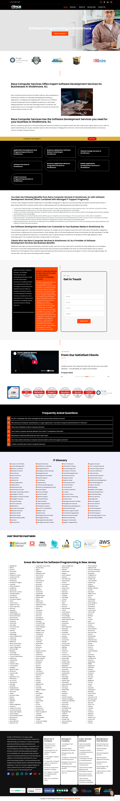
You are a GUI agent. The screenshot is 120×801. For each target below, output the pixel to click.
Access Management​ (17, 466)
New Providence (67, 721)
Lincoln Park (65, 640)
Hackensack (91, 689)
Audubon (64, 590)
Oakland (64, 714)
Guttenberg (65, 664)
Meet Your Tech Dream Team (51, 779)
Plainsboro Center (15, 575)
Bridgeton (91, 680)
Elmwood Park (92, 632)
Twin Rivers (39, 671)
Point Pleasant (92, 629)
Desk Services (15, 522)
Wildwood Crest (14, 605)
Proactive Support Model (70, 511)
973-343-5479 (15, 2)
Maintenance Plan (16, 487)
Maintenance (15, 485)
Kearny (90, 684)
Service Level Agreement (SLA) (46, 487)
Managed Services (42, 517)
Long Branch (91, 671)
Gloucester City (67, 667)
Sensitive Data (93, 506)
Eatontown (65, 704)
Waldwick (65, 638)
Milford (12, 568)
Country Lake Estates (16, 656)
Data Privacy (15, 473)
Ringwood (65, 706)
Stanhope (13, 621)
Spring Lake (13, 590)
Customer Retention (95, 471)
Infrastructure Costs (95, 478)
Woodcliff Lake (40, 623)
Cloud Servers (67, 487)
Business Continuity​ (17, 468)
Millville (90, 664)
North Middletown (15, 614)
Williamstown (92, 593)
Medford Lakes (14, 669)
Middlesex (65, 723)
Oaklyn (12, 675)
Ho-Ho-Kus (13, 680)
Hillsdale (64, 647)
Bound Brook (65, 645)
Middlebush (13, 566)
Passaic (90, 706)
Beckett (38, 588)
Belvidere (12, 651)
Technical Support (94, 513)
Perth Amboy (92, 693)
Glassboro (91, 638)
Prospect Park (40, 625)
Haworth (12, 630)
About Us (82, 7)
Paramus (90, 660)
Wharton (38, 645)
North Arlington (92, 603)
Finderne (38, 638)
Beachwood (65, 671)
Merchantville (14, 649)
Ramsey (90, 595)
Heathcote (39, 654)
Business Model (15, 513)
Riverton (12, 569)
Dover (90, 617)
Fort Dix (38, 704)
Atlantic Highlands (15, 704)
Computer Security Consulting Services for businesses (86, 752)
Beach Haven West (15, 643)
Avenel (90, 625)
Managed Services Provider (45, 522)
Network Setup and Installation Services (103, 745)
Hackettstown (66, 617)
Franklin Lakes (66, 662)
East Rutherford (66, 627)
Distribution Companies (44, 466)
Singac (12, 693)
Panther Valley (14, 664)
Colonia (90, 619)
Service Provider (42, 494)
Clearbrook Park (14, 577)
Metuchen (91, 592)
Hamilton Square (67, 697)
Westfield (91, 667)
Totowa (64, 653)
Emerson (38, 699)
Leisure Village (14, 714)
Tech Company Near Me (96, 466)
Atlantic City (92, 717)
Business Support (42, 496)
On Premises (41, 480)
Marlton (64, 625)
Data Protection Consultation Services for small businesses (85, 758)
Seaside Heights (15, 593)
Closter (64, 582)
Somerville (65, 702)
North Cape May (15, 606)
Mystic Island (66, 581)
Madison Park (40, 710)
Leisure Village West (16, 636)
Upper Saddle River (67, 566)
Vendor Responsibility (95, 517)
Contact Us (101, 7)
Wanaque (65, 688)
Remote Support (94, 501)
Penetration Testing (69, 466)
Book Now (92, 139)
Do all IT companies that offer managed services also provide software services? (38, 418)
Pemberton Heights (16, 582)
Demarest (39, 582)
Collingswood (92, 575)
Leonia (64, 610)
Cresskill (64, 595)
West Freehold (92, 566)
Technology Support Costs (97, 515)
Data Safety (15, 478)
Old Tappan (39, 636)
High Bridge (13, 634)
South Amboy (66, 612)
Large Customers (94, 485)
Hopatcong (91, 582)
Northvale (39, 584)
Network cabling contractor (101, 749)
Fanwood (38, 706)
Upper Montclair (67, 684)
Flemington (13, 719)
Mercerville (65, 710)
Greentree (65, 669)
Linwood (38, 664)
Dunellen (38, 682)
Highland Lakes (40, 595)
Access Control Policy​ (17, 464)
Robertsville (65, 689)
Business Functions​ (17, 471)
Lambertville (13, 660)
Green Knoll (39, 660)
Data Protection (16, 475)
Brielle (37, 569)
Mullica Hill (13, 641)
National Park (14, 597)
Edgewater (65, 715)
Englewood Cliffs (41, 605)
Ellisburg (12, 699)
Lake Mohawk (66, 608)
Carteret (90, 649)
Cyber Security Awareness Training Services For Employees (86, 780)
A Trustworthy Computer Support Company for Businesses (51, 763)
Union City (91, 704)
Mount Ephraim (14, 721)
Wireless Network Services (102, 763)
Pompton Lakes (66, 656)
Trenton (90, 723)
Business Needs (16, 515)
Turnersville (13, 653)
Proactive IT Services (69, 471)
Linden (90, 686)
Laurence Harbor (41, 656)
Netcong (12, 608)
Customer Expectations (96, 468)
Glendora (38, 579)
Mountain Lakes (14, 695)
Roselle (90, 643)
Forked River (39, 577)
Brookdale (65, 632)
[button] (77, 376)
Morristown (91, 630)
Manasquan (39, 617)
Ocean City (65, 654)
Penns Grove (40, 575)
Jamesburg (39, 634)
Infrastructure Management (97, 480)
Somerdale (39, 606)
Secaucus (91, 645)
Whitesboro (13, 581)
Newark (90, 721)
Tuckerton (13, 629)
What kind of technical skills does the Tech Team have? (29, 436)
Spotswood (65, 568)
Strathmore (39, 708)
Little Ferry (65, 651)
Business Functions (17, 511)
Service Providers (16, 501)
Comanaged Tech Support (67, 745)
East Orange (92, 701)
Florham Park (66, 680)
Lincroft (38, 649)
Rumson (38, 666)
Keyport (38, 678)
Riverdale (12, 684)
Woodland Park (66, 708)
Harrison (90, 634)
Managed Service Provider (45, 515)
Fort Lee (90, 682)
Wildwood (39, 590)
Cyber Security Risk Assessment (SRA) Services (85, 746)
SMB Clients (14, 506)
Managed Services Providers (71, 501)
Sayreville (91, 688)
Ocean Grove (14, 603)
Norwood (38, 616)
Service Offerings (42, 492)
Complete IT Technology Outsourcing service (69, 758)
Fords (89, 597)
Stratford (38, 675)
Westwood (65, 660)
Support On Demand (69, 520)
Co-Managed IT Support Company (51, 757)
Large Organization (17, 482)
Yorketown (39, 653)
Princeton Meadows (94, 569)
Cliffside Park (92, 658)
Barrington (39, 662)
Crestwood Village (41, 721)
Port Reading (14, 666)
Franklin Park (91, 579)
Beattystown (14, 717)
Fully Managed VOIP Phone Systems (102, 767)
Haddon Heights (41, 689)
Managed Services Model (44, 520)
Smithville (39, 688)
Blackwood (39, 586)
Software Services (68, 475)
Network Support (42, 478)
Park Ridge (65, 597)
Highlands (39, 571)
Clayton (64, 599)
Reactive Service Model (70, 515)
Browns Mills (65, 658)
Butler (37, 702)
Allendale (38, 667)
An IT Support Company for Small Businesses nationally (51, 774)
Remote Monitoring (69, 517)
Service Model (41, 489)
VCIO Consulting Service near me (69, 772)
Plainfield (90, 691)
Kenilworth (39, 723)
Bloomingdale (40, 717)
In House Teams (68, 494)
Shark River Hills (14, 619)
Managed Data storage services (69, 767)
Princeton (91, 673)
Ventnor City (66, 634)
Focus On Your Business (44, 508)
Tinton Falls (91, 612)
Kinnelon (64, 636)
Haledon (64, 569)
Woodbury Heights (15, 599)
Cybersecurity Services (96, 475)
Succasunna (65, 584)
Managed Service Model (44, 475)
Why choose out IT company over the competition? (49, 746)
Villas (63, 603)
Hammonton (92, 577)
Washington (91, 599)
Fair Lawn (90, 677)
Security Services (94, 503)
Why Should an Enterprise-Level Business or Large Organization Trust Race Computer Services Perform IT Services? (49, 423)
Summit (90, 647)
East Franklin (39, 701)
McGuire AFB (39, 597)
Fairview (90, 584)
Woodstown (13, 682)
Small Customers (16, 503)
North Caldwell (40, 658)
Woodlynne (13, 595)
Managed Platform (43, 468)
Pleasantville (92, 636)
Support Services (94, 464)
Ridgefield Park (66, 712)
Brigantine (65, 593)
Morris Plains (39, 643)
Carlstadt (39, 641)
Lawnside (12, 584)
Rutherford (91, 623)
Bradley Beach (14, 688)
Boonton (64, 606)
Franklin (90, 678)
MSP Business (93, 487)
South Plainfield (92, 651)
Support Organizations (70, 522)
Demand (13, 520)
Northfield (39, 715)
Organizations (41, 482)
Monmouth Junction (16, 592)
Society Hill (13, 640)
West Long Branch (41, 712)
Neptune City (14, 723)
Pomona (38, 686)
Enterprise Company (43, 506)
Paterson (91, 715)
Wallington (65, 678)
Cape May (13, 638)
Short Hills (65, 717)
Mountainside (40, 673)
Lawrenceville (14, 673)
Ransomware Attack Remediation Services (85, 775)
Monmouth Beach (15, 616)
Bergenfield (91, 662)
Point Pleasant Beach (16, 715)
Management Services (70, 503)
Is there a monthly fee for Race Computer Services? (28, 444)
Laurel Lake (13, 623)
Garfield (90, 675)
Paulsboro (39, 629)
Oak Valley (13, 625)
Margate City (40, 632)
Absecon (64, 605)
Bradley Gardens (93, 588)
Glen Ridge (39, 693)
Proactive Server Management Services (68, 749)
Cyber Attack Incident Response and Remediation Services (85, 769)
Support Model (67, 480)
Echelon (64, 691)
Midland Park (39, 684)
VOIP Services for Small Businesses (103, 772)
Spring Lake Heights (15, 712)
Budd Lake (65, 629)
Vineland (90, 712)
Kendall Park (65, 614)
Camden (90, 708)
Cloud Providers (68, 485)
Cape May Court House (43, 566)
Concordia (13, 632)
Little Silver (39, 614)
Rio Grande (13, 579)
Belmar (38, 608)
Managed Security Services (45, 471)
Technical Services (95, 511)
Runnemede (65, 571)
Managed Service (42, 473)
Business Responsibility (18, 517)
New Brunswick (92, 699)
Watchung (39, 640)
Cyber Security (93, 473)
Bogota (64, 573)
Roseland (38, 621)
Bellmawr (64, 675)
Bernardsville (39, 697)
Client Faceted (41, 501)
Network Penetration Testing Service (85, 764)
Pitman (64, 601)
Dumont (90, 614)
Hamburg (12, 610)
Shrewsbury (13, 678)
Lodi (89, 653)
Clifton (90, 710)
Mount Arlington (40, 627)
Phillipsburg (91, 586)
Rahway (90, 669)
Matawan (65, 592)
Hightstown (39, 601)
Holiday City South (15, 708)
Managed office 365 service (68, 754)
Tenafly (90, 590)
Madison (90, 616)
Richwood (13, 671)
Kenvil (11, 601)
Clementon (39, 592)
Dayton (38, 695)
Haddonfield (65, 673)
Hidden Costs (41, 511)
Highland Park (92, 568)
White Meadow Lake (68, 619)
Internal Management (96, 482)
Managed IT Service (17, 494)
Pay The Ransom (68, 464)
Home (65, 7)
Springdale (91, 573)
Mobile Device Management (71, 506)
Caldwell (38, 714)
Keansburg (65, 623)
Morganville (39, 593)
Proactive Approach (69, 468)
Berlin (37, 691)
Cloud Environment (69, 482)
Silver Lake (13, 691)
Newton (64, 695)
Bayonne (90, 702)
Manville (64, 641)
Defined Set (14, 480)
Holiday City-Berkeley (68, 701)
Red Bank (65, 693)
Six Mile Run (13, 588)
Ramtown (39, 647)
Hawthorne (91, 627)
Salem (38, 599)
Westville (12, 686)
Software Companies (17, 508)
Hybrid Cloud (41, 513)
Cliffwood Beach (15, 586)
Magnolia (12, 701)
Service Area (91, 7)
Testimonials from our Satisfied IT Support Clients (50, 752)
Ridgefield (65, 666)
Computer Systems (69, 489)
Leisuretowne (14, 617)
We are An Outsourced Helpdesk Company (51, 768)
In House (66, 492)
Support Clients (68, 478)
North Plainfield (92, 641)
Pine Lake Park (66, 579)
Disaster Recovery (42, 464)
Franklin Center (40, 630)
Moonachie (13, 571)
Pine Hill (64, 649)
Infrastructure (67, 499)
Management (93, 499)
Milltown (38, 677)
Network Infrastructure (96, 492)
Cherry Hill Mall (92, 581)
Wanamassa (40, 568)
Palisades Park (92, 640)
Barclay (12, 697)
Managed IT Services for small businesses (69, 763)
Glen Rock (65, 686)
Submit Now (84, 321)
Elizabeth (90, 714)
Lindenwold (91, 608)
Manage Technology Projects (20, 492)
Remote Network (94, 496)
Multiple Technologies (96, 489)
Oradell (38, 719)
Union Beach (39, 603)
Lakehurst (13, 573)
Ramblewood (40, 619)
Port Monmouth (14, 627)
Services (72, 7)
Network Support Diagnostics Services (103, 758)
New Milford (91, 606)
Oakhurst (12, 662)
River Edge (65, 677)
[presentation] (62, 377)
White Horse (65, 588)
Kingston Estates (41, 651)
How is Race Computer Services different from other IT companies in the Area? (37, 431)
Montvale (65, 586)
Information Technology (70, 496)
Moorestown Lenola (94, 571)
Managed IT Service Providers (20, 496)
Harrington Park (40, 573)
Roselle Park (65, 719)
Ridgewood (91, 656)
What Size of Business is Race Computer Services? (28, 427)
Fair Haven (39, 612)
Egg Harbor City (14, 677)
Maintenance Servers (17, 489)
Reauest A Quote (60, 33)
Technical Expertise (95, 508)
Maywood (65, 621)
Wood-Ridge (66, 616)
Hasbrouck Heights (67, 699)
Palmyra (38, 680)
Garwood (12, 706)
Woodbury (65, 630)
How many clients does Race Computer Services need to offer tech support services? (39, 440)
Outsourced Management (45, 485)
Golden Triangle (14, 689)
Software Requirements (70, 473)
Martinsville (65, 682)
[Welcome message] (112, 793)
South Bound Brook (15, 710)
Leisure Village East (15, 647)
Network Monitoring (69, 508)
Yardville (38, 669)
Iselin (89, 621)
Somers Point (66, 643)
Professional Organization (71, 513)
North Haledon (66, 575)
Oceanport (39, 610)
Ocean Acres (92, 610)
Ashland (64, 577)
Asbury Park (91, 601)
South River (91, 605)
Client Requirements (43, 503)
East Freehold (40, 581)
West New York (92, 697)
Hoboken (90, 695)
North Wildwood (14, 654)
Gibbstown (13, 658)
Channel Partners (42, 499)
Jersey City (91, 719)
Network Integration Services (103, 754)
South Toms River (15, 645)
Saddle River (13, 612)
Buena (12, 702)
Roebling (12, 667)
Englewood (91, 666)
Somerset (91, 654)
